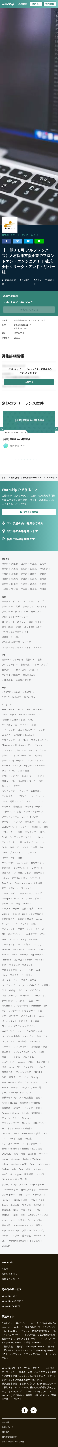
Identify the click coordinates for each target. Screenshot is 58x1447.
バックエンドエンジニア (14, 601)
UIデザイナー (8, 1194)
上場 (25, 1200)
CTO (11, 888)
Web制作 (22, 1041)
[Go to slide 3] (20, 459)
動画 (46, 827)
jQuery (15, 1113)
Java (11, 1067)
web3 (4, 1174)
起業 (4, 888)
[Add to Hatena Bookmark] (28, 241)
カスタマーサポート (31, 898)
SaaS (16, 898)
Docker (20, 709)
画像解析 (24, 1103)
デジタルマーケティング (30, 893)
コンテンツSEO (21, 1052)
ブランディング (17, 852)
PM (28, 709)
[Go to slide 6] (30, 459)
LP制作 (26, 1128)
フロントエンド (38, 740)
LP (45, 1005)
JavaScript (7, 883)
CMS (4, 714)
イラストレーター (10, 908)
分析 (4, 1077)
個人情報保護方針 (9, 1437)
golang (5, 1164)
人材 (24, 816)
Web (38, 970)
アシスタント (36, 760)
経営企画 (6, 868)
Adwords (6, 1005)
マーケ (32, 781)
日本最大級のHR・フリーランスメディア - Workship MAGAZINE (28, 1350)
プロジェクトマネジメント (22, 965)
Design (24, 1087)
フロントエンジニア (37, 1062)
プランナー (23, 796)
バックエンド (23, 801)
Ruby (23, 939)
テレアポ (32, 852)
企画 (4, 965)
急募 (40, 659)
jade (14, 1169)
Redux (5, 1087)
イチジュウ (34, 1241)
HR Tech (43, 832)
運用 (12, 801)
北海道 (33, 574)
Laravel (41, 765)
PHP (4, 709)
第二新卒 (6, 1052)
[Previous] (2, 429)
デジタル (16, 878)
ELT (4, 1241)
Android (38, 959)
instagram (36, 1005)
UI (19, 740)
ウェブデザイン (32, 990)
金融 (38, 1097)
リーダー (43, 1154)
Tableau (16, 1200)
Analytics (24, 995)
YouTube (36, 1159)
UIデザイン (39, 755)
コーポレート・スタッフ (14, 622)
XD (25, 760)
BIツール (6, 1026)
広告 (20, 832)
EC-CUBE (37, 1148)
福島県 (33, 579)
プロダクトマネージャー (14, 970)
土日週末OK (29, 675)
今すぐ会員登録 (30, 512)
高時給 (21, 919)
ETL (46, 1235)
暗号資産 (28, 1174)
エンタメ (13, 939)
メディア (17, 822)
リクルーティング (10, 1230)
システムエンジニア (11, 1184)
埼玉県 (33, 563)
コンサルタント (21, 868)
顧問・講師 (7, 627)
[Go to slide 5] (26, 459)
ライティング (8, 730)
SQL (45, 1133)
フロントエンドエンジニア (29, 627)
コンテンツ (30, 832)
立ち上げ (29, 822)
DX (41, 847)
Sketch (22, 714)
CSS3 (33, 980)
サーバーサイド (9, 924)
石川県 (43, 589)
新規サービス (37, 862)
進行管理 (13, 1016)
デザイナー (7, 606)
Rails (41, 1052)
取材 (34, 725)
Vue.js (39, 919)
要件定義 (26, 1205)
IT (18, 847)
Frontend (6, 959)
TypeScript (36, 954)
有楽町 (41, 1200)
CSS (20, 770)
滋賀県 (5, 579)
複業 (4, 1057)
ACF (24, 1164)
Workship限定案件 (17, 1241)
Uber (39, 837)
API (18, 1067)
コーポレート (8, 857)
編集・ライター (36, 622)
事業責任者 (7, 1072)
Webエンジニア (23, 1072)
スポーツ (6, 1046)
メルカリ (37, 944)
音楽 (24, 908)
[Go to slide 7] (33, 459)
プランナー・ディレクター (15, 611)
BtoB (4, 847)
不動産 (28, 1138)
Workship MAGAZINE (12, 1301)
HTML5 (23, 980)
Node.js (26, 1123)
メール (5, 1021)
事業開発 (36, 827)
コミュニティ (8, 1041)
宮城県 (14, 589)
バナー (39, 842)
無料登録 (49, 3)
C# (37, 929)
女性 (24, 1230)
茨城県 (24, 563)
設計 (23, 1215)
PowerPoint (27, 1133)
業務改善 (36, 1113)
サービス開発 (15, 1138)
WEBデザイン (8, 827)
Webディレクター (37, 750)
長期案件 (6, 669)
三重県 (24, 589)
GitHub (25, 1113)
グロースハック (39, 995)
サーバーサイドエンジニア (15, 862)
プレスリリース (21, 1046)
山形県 (33, 569)
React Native (8, 1082)
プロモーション (25, 929)
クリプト (40, 1174)
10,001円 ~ (29, 697)
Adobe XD (33, 714)
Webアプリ (31, 934)
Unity (39, 908)
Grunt (32, 1164)
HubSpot (6, 898)
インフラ (33, 816)
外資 (18, 903)
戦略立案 (6, 1225)
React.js (24, 954)
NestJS (25, 1148)
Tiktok (5, 1205)
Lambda (32, 1154)
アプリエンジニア (10, 1123)
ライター (24, 725)
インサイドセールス (33, 811)
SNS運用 (38, 1072)
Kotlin (4, 1103)
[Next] (56, 429)
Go (14, 949)
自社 (31, 1036)
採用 (41, 781)
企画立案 (17, 806)
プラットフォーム (10, 816)
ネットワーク (13, 1128)
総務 (20, 857)
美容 (38, 1133)
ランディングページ (11, 1011)
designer (37, 1169)
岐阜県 (5, 584)
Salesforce (20, 883)
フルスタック (16, 975)
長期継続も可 (8, 919)
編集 (27, 770)
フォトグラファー (33, 647)
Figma (13, 714)
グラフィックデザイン (24, 1026)
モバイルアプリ (37, 1230)
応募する (29, 382)
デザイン (6, 755)
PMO (32, 1200)
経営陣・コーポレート (13, 637)
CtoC (4, 837)
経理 (28, 1169)
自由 (40, 1031)
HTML (12, 770)
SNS (24, 776)
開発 (4, 1016)
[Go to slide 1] (14, 459)
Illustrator (19, 745)
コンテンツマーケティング (15, 791)
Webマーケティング (35, 730)
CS (45, 1036)
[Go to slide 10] (42, 459)
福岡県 (5, 569)
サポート (6, 765)
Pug (21, 1169)
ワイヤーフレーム (10, 1133)
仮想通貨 (28, 1097)
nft (11, 1174)
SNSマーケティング (23, 1108)
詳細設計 (6, 1215)
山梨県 (5, 589)
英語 (15, 1210)
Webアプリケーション (13, 1031)
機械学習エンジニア (11, 1097)
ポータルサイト (9, 980)
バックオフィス (9, 725)
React (14, 954)
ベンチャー (23, 827)
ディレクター (8, 796)
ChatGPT (6, 1246)
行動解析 (35, 1103)
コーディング (8, 985)
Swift (4, 939)
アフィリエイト (28, 1016)
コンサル (18, 959)
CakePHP (34, 985)
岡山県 (14, 584)
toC (19, 944)
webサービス (8, 1062)
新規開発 (36, 1046)
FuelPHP (31, 1031)
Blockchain (7, 1179)
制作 (38, 1108)
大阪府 (14, 563)
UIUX (4, 801)
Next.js (5, 954)
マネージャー (8, 1220)
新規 (45, 1046)
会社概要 (5, 1422)
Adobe (26, 903)
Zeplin (15, 719)
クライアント (29, 1067)
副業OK (5, 659)
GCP (21, 949)
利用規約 (5, 1432)
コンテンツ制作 (20, 1005)
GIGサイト (7, 1323)
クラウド (6, 822)
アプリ (16, 786)
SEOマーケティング (23, 1225)
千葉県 (5, 574)
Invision (5, 719)
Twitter (26, 1159)
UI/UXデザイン (39, 1123)
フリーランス (35, 776)
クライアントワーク (11, 760)
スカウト (6, 786)
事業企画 (6, 873)
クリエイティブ (25, 842)
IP (16, 1179)
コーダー (22, 985)
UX (44, 822)
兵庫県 (14, 569)
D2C (4, 1138)
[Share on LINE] (39, 241)
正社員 (23, 1179)
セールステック (28, 1189)
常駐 (19, 1082)
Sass (41, 1016)
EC (20, 990)
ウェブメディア (9, 995)
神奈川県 (44, 569)
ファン (44, 1082)
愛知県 (24, 569)
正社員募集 (7, 680)
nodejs (14, 1087)
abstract (15, 1164)
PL (3, 1128)
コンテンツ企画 (29, 847)
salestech (43, 1189)
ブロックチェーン (30, 1143)
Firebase (6, 949)
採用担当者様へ (9, 1274)
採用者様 (22, 3)
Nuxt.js (13, 1103)
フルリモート (8, 842)
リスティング (8, 740)
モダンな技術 (34, 914)
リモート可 (17, 659)
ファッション (38, 868)
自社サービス (8, 781)
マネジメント (8, 929)
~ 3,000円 (6, 692)
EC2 (4, 770)
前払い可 (30, 659)
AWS (11, 709)
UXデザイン (7, 811)
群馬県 (33, 584)
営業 (18, 811)
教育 (31, 908)
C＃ (46, 1215)
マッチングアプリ (10, 1235)
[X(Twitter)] (33, 1410)
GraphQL (31, 949)
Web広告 (6, 735)
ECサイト (23, 1077)
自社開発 (34, 1021)
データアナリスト (34, 1194)
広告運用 (18, 735)
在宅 (39, 1036)
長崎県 (24, 584)
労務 (30, 719)
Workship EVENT (10, 1296)
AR (3, 934)
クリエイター (31, 1082)
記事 (34, 924)
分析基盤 (26, 1235)
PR (38, 822)
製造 (15, 1215)
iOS (41, 934)
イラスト (24, 924)
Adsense (15, 1159)
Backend (33, 939)
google (5, 1159)
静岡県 (24, 574)
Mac (23, 1154)
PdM (31, 970)
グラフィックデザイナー (14, 750)
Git (14, 765)
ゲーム (5, 1092)
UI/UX (30, 919)
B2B (4, 990)
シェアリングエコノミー (22, 837)
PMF (11, 847)
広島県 (43, 563)
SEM (38, 1000)
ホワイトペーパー (22, 755)
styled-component (10, 1148)
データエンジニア (22, 873)
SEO (20, 730)
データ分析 (7, 1000)
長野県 (43, 584)
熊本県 (33, 589)
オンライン (39, 1220)
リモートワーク (32, 806)
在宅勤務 (15, 1036)
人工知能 (37, 883)
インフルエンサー (10, 1143)
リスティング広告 (24, 1000)
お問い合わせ (7, 1427)
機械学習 (38, 873)
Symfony (26, 1118)
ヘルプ (5, 1269)
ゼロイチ (23, 1021)
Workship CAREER (11, 1306)
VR (43, 929)
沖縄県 (14, 579)
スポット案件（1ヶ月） (24, 669)
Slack (25, 740)
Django (5, 914)
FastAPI (6, 1200)
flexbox (5, 1169)
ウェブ (5, 1036)
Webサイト (35, 1041)
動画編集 (6, 1210)
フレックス (14, 1057)
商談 (38, 1225)
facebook (29, 735)
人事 (26, 632)
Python (5, 878)
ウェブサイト (30, 1011)
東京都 (5, 563)
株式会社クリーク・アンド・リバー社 (20, 235)
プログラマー (27, 1210)
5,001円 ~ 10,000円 (11, 697)
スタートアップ (40, 664)
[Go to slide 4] (23, 459)
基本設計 (38, 1205)
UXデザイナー (37, 1184)
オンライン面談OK (11, 675)
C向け (27, 944)
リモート (6, 806)
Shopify (34, 1077)
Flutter (28, 959)
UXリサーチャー (10, 1189)
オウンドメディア (10, 776)
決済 (4, 1067)
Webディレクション (21, 1092)
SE (25, 1184)
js (41, 1011)
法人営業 (22, 781)
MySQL (12, 990)
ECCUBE (6, 1154)
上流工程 (15, 1205)
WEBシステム (34, 1215)
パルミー (43, 1067)
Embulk (37, 1235)
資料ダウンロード (10, 1279)
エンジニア (38, 801)
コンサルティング (32, 878)
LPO (34, 1052)
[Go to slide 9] (39, 459)
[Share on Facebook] (6, 241)
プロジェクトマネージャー (15, 617)
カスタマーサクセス (11, 647)
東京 (16, 1154)
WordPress (38, 709)
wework (21, 1062)
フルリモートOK (10, 664)
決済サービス (24, 1220)
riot (46, 1164)
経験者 (12, 1077)
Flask (20, 1194)
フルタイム (28, 1057)
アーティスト (8, 944)
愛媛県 (43, 574)
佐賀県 (24, 579)
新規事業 (25, 664)
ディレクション (35, 745)
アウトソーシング (10, 1118)
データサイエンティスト (35, 606)
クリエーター (8, 832)
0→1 (13, 1021)
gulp (40, 1164)
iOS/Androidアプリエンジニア (16, 642)
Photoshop (7, 745)
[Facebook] (24, 1410)
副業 (23, 719)
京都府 (14, 574)
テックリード (8, 893)
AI (29, 883)
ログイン (36, 3)
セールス (35, 611)
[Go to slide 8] (36, 459)
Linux (4, 975)
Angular (5, 1113)
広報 (18, 606)
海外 (28, 975)
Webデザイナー (15, 934)
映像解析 (6, 1108)
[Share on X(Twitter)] (17, 241)
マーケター (37, 796)
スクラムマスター (25, 888)
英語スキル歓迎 (23, 680)
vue (24, 1036)
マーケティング (36, 601)
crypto (18, 1174)
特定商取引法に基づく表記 (13, 1442)
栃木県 (43, 579)
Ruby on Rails (18, 914)
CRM (4, 852)
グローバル (7, 903)
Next (41, 949)
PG (38, 1210)
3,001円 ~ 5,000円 (23, 692)
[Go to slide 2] (17, 459)
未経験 (45, 985)
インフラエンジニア (11, 632)
